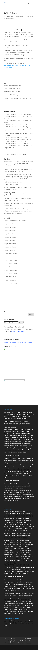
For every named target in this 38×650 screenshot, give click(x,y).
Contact (28, 643)
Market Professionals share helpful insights (18, 342)
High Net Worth (25, 641)
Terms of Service (10, 643)
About (7, 639)
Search (21, 322)
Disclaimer (20, 643)
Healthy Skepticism (12, 641)
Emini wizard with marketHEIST (21, 639)
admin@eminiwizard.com (12, 16)
